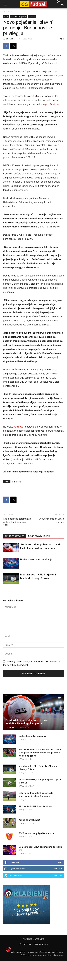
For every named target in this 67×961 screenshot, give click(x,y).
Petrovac (18, 426)
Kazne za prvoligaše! (29, 820)
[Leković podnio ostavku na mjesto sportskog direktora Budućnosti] (9, 796)
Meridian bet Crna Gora (33, 939)
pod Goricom (52, 104)
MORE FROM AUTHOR (39, 536)
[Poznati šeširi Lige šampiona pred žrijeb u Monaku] (9, 782)
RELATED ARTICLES (14, 536)
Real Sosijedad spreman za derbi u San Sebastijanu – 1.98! (17, 522)
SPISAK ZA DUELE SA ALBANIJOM (36, 806)
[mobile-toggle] (5, 4)
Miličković (16, 482)
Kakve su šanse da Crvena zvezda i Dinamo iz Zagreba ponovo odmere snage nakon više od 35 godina (40, 752)
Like (60, 862)
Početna (6, 11)
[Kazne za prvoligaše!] (9, 823)
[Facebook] (6, 46)
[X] (13, 46)
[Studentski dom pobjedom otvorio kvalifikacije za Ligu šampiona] (11, 547)
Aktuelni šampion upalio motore (51, 520)
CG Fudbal (10, 39)
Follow (58, 869)
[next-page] (10, 590)
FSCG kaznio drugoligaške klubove (36, 833)
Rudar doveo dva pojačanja (36, 559)
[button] (62, 4)
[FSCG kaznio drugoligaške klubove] (9, 836)
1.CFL (6, 16)
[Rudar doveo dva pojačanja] (11, 563)
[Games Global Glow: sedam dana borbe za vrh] (9, 850)
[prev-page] (5, 590)
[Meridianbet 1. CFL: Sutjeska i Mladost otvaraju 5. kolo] (11, 578)
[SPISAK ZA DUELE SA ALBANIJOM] (9, 809)
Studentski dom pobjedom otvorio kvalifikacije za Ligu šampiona (27, 722)
